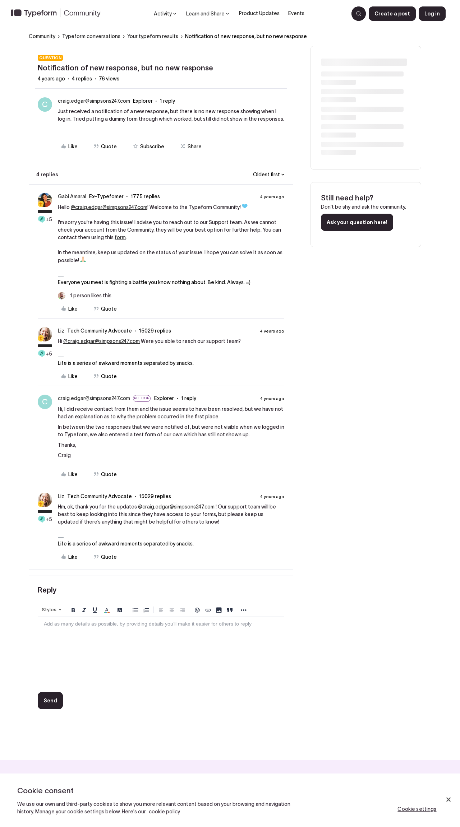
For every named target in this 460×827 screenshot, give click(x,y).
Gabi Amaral (72, 196)
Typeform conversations (91, 36)
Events (296, 13)
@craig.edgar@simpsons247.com (109, 207)
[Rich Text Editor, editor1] (161, 653)
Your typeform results (152, 36)
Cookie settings (416, 809)
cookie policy (164, 811)
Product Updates (259, 13)
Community (42, 36)
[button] (392, 13)
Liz (61, 331)
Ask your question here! (357, 222)
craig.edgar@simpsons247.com (94, 101)
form (120, 237)
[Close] (448, 800)
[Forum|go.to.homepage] (58, 13)
